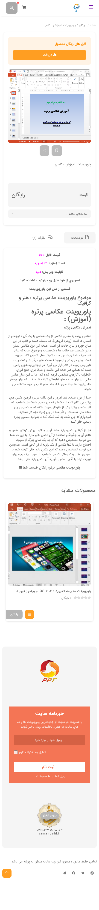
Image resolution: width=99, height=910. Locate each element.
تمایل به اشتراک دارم (32, 752)
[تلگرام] (64, 873)
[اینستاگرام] (73, 873)
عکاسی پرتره (83, 336)
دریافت (48, 54)
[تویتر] (82, 873)
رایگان (83, 25)
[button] (49, 106)
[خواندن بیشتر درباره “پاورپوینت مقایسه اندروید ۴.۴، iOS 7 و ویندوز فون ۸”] (29, 614)
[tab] (80, 237)
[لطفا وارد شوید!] (11, 8)
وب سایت (49, 861)
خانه (93, 25)
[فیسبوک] (92, 873)
